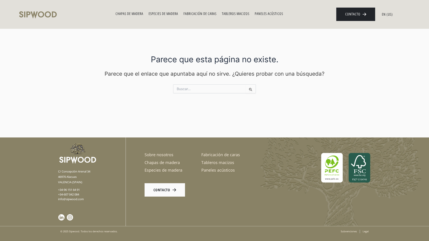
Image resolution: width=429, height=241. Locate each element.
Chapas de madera (129, 14)
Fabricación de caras (200, 14)
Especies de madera (163, 14)
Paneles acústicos (269, 14)
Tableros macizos (235, 14)
